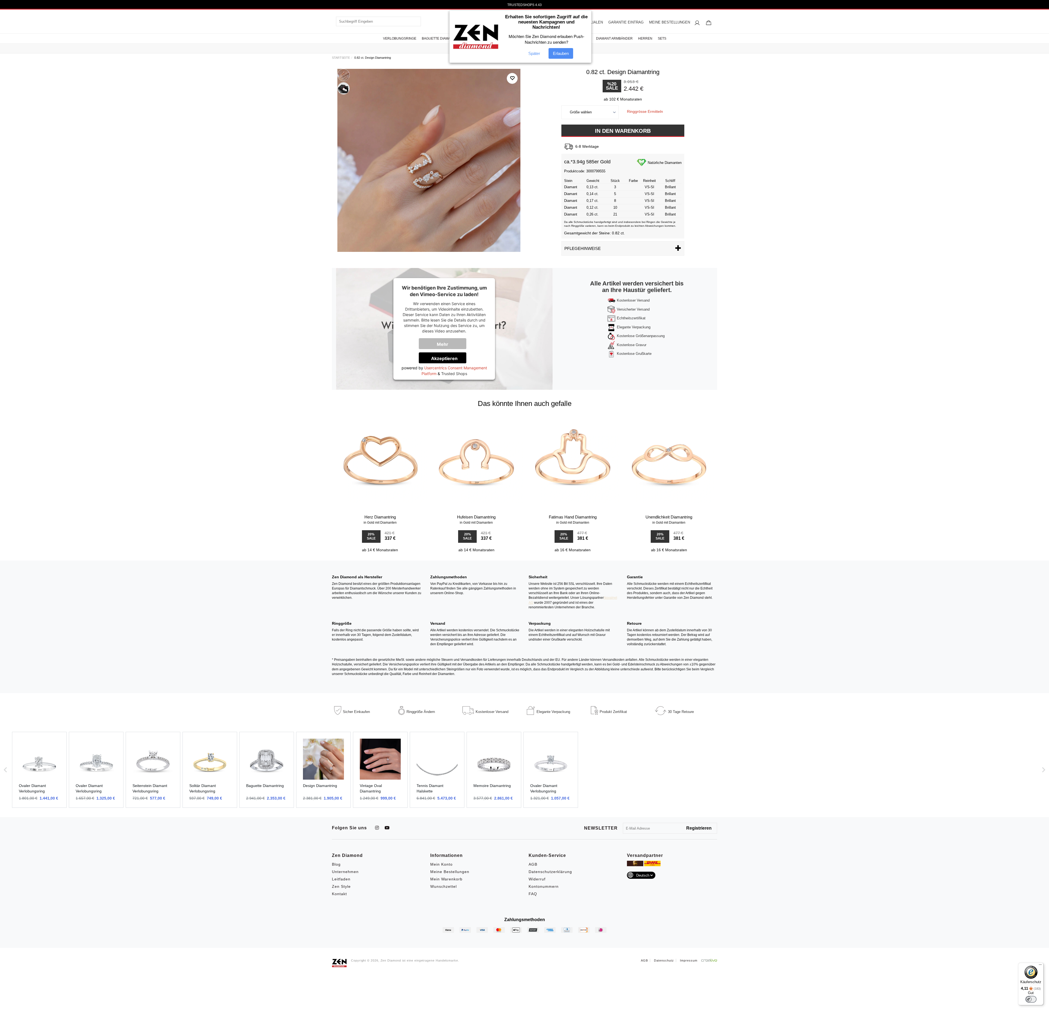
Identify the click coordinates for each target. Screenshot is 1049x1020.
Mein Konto (441, 864)
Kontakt (339, 894)
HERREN (645, 38)
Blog (336, 864)
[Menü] (1040, 966)
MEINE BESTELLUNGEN (669, 22)
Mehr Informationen (446, 345)
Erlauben (561, 53)
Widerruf (537, 879)
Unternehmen (345, 871)
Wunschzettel (443, 886)
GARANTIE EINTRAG (626, 22)
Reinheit (649, 181)
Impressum (688, 960)
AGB (533, 864)
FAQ (533, 894)
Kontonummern (544, 886)
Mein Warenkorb (446, 879)
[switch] (1031, 999)
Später (534, 53)
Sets (662, 38)
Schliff (670, 181)
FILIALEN (595, 22)
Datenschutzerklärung (550, 871)
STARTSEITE (341, 57)
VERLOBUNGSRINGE (399, 38)
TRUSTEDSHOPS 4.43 (524, 5)
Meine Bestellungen (449, 871)
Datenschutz (664, 960)
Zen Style (341, 886)
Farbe (633, 181)
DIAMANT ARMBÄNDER (614, 38)
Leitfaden (341, 879)
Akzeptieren (444, 358)
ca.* (568, 161)
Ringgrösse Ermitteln (645, 111)
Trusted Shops (454, 373)
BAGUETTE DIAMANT (438, 38)
